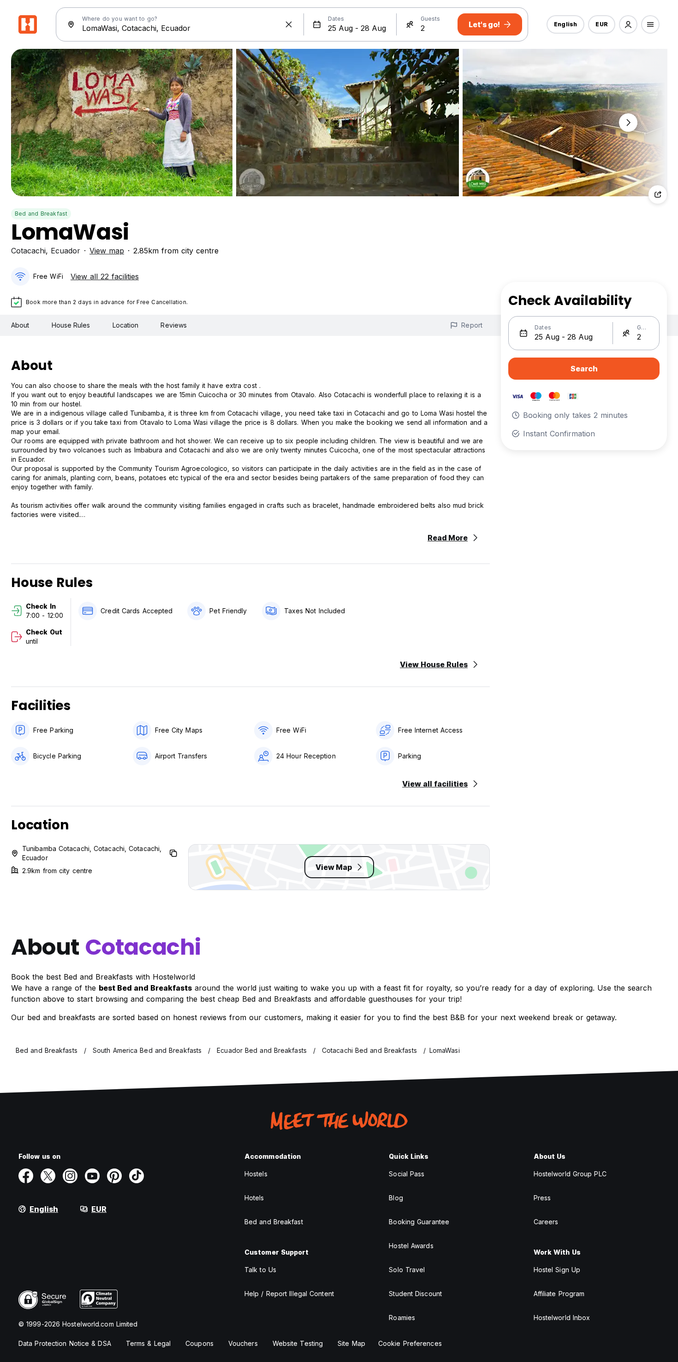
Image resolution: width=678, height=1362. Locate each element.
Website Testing (298, 1343)
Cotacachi (28, 250)
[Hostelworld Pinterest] (114, 1175)
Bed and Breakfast (41, 213)
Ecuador (65, 250)
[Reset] (289, 24)
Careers (546, 1222)
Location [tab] (126, 325)
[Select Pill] (628, 24)
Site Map (351, 1343)
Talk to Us (260, 1270)
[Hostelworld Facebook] (25, 1175)
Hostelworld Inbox (562, 1317)
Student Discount (415, 1293)
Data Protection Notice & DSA (64, 1343)
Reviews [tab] (174, 325)
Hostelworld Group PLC (570, 1174)
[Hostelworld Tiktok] (136, 1175)
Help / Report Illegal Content (289, 1293)
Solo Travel (407, 1270)
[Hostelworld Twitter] (48, 1175)
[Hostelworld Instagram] (70, 1175)
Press (542, 1198)
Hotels (254, 1198)
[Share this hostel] (657, 194)
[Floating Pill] (628, 122)
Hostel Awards (411, 1246)
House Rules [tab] (71, 325)
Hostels (256, 1174)
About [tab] (20, 325)
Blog (396, 1198)
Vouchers (243, 1343)
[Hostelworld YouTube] (92, 1175)
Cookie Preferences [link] (410, 1343)
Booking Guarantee (419, 1222)
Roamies (402, 1317)
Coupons (199, 1343)
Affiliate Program (559, 1293)
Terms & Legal (148, 1343)
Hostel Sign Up (557, 1270)
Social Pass (406, 1174)
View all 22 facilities (105, 276)
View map (106, 250)
